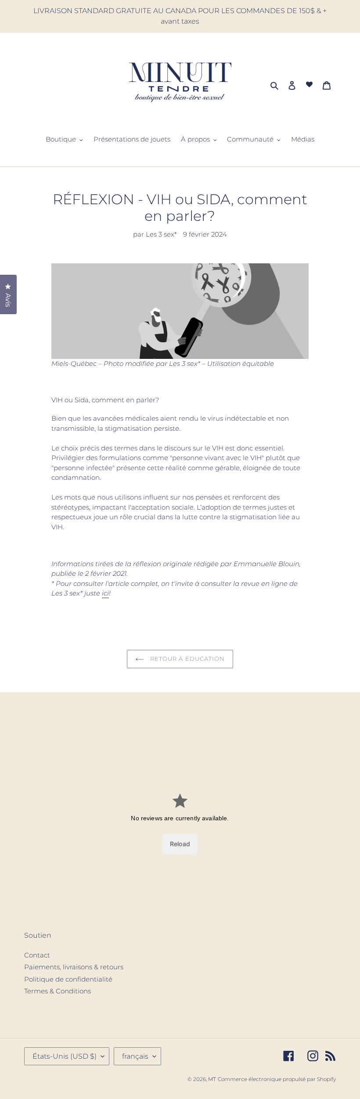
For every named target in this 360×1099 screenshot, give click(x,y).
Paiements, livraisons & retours (73, 967)
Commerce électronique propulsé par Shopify (277, 1079)
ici (105, 593)
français (135, 1056)
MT (212, 1079)
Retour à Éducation (186, 658)
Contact (37, 955)
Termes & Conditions (57, 991)
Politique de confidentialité (68, 979)
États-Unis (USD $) (64, 1056)
